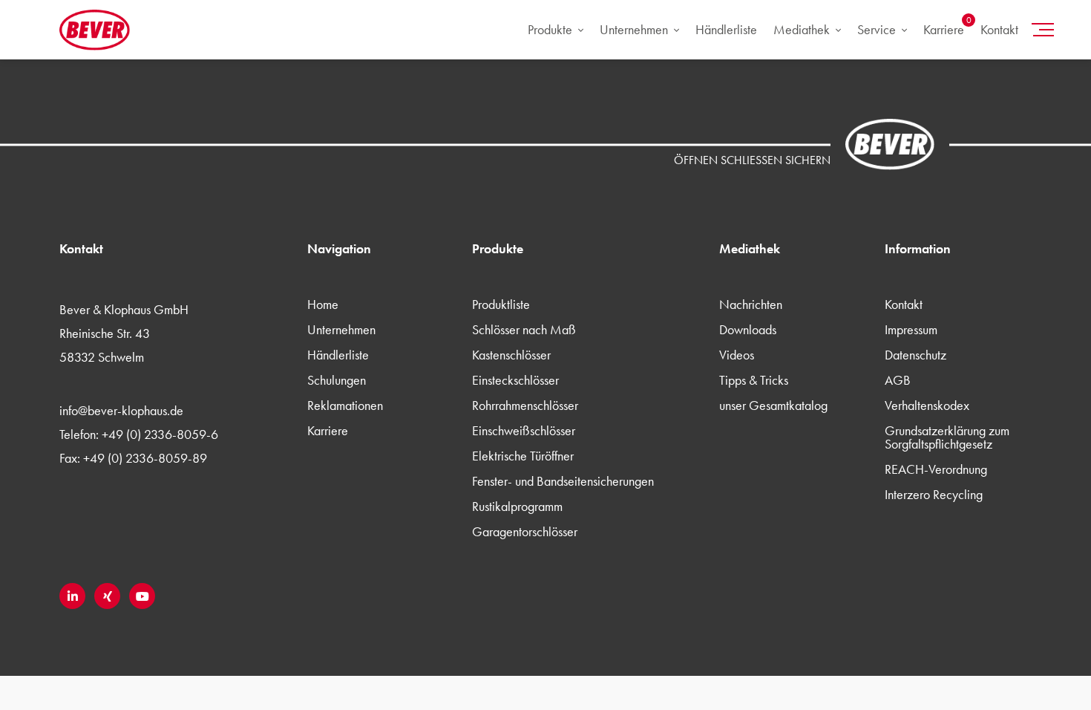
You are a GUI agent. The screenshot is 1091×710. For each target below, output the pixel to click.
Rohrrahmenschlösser (525, 405)
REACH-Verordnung (936, 469)
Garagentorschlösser (524, 531)
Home (322, 304)
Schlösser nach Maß (524, 329)
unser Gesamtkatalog (773, 405)
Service (876, 29)
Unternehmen (634, 29)
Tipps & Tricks (753, 379)
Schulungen (336, 379)
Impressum (911, 329)
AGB (898, 379)
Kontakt (999, 29)
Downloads (747, 329)
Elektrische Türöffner (523, 455)
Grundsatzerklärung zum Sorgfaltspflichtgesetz (947, 437)
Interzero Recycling (934, 494)
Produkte (550, 29)
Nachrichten (750, 304)
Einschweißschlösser (523, 430)
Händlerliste (726, 29)
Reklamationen (345, 405)
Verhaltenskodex (927, 405)
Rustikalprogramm (517, 506)
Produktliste (501, 304)
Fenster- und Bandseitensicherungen (563, 480)
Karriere (943, 29)
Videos (736, 354)
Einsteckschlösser (515, 379)
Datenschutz (915, 354)
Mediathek (801, 29)
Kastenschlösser (511, 354)
